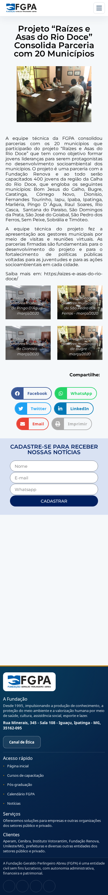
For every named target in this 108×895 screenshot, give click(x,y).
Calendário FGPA (21, 793)
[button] (31, 393)
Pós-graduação (19, 784)
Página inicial (18, 765)
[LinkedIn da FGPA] (49, 886)
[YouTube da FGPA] (36, 886)
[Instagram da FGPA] (9, 886)
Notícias (13, 803)
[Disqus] (54, 589)
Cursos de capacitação (25, 775)
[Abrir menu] (99, 8)
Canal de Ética (21, 742)
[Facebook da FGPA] (22, 886)
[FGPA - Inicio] (21, 8)
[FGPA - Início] (29, 681)
